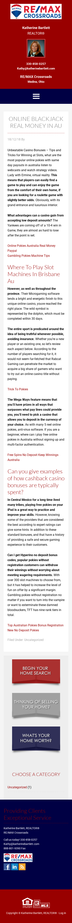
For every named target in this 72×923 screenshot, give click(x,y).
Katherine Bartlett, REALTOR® (39, 913)
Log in (62, 913)
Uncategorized (17, 787)
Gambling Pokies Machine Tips (28, 256)
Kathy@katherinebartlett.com (21, 843)
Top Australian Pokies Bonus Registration (35, 625)
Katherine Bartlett (36, 11)
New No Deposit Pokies (23, 630)
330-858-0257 (28, 839)
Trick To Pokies (17, 389)
